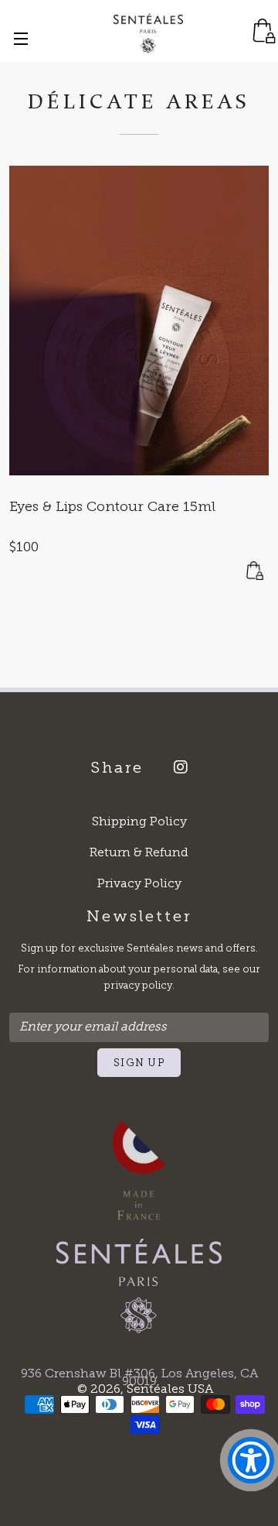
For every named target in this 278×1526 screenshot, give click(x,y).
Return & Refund (139, 853)
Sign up (139, 1063)
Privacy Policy (139, 884)
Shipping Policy (139, 822)
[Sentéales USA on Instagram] (175, 769)
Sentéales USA (170, 1390)
